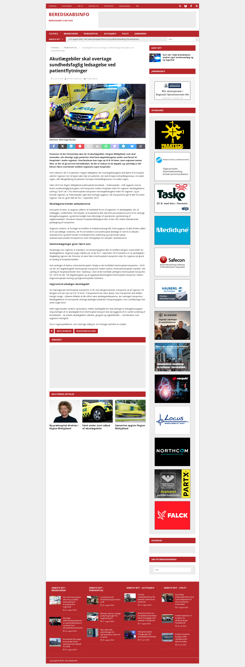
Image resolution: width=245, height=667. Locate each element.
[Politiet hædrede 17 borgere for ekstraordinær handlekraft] (167, 618)
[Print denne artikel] (97, 146)
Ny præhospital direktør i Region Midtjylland (63, 427)
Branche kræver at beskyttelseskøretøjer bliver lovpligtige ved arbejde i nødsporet (147, 617)
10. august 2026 (145, 605)
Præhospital (91, 33)
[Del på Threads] (141, 146)
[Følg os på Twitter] (196, 6)
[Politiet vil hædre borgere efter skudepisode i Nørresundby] (167, 637)
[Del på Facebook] (53, 146)
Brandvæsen (71, 33)
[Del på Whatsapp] (106, 146)
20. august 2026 (108, 640)
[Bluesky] (185, 6)
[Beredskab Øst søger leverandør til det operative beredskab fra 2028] (55, 642)
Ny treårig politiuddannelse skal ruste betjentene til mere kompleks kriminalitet (184, 599)
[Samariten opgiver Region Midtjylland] (130, 411)
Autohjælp (110, 33)
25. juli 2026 (182, 645)
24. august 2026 (71, 610)
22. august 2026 (108, 605)
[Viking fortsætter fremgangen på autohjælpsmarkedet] (130, 635)
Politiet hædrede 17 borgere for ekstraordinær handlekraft (183, 619)
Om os (80, 6)
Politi (125, 33)
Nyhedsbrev (67, 6)
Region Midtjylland (86, 331)
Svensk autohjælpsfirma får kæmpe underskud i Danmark (146, 598)
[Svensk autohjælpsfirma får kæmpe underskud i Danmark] (130, 597)
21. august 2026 (108, 621)
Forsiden (52, 6)
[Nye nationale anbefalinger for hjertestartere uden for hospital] (92, 632)
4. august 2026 (183, 607)
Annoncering (124, 6)
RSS (137, 6)
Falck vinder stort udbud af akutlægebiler (96, 427)
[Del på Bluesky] (132, 146)
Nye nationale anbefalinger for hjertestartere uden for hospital (110, 633)
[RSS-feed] (180, 6)
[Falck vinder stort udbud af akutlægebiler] (97, 411)
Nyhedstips (108, 6)
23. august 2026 (71, 650)
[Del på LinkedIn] (71, 146)
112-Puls (53, 33)
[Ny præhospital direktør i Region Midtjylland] (64, 411)
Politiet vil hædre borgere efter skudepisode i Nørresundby (182, 638)
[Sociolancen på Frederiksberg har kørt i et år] (92, 600)
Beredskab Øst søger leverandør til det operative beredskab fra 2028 (72, 643)
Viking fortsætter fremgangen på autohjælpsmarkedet (147, 634)
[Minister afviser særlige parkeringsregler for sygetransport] (92, 616)
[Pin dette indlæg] (80, 146)
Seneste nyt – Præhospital (96, 589)
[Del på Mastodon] (114, 146)
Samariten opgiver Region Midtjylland (130, 427)
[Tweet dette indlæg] (62, 146)
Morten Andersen (74, 78)
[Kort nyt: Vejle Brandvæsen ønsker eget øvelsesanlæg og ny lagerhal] (155, 58)
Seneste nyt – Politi (175, 587)
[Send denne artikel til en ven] (88, 146)
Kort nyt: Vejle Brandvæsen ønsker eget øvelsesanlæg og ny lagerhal (178, 57)
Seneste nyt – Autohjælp (140, 587)
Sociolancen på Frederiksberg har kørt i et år (110, 599)
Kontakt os (93, 6)
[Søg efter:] (181, 39)
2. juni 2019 (58, 78)
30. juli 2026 (182, 626)
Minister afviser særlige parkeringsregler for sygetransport (110, 616)
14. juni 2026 (144, 640)
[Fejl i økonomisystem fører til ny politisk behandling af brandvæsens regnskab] (55, 600)
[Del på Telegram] (123, 146)
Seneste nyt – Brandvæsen (59, 589)
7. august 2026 (145, 624)
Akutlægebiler (64, 331)
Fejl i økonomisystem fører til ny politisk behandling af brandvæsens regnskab (72, 602)
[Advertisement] (147, 19)
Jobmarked (140, 33)
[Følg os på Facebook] (191, 6)
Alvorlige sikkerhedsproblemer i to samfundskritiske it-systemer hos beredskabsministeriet (73, 623)
